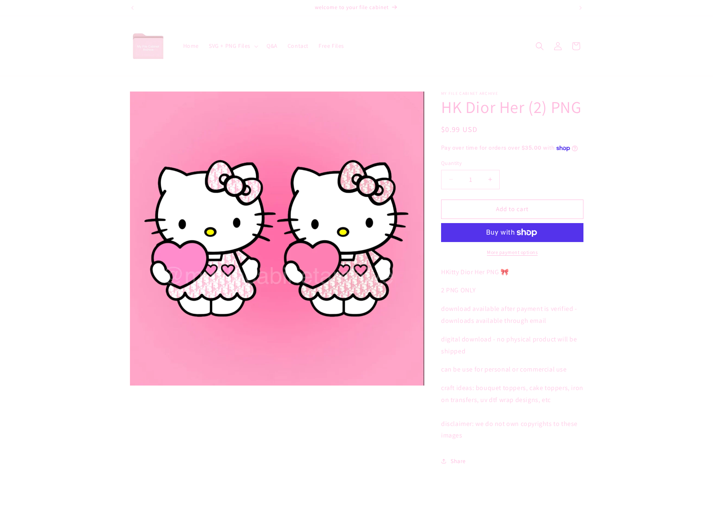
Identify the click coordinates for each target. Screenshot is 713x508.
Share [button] (458, 461)
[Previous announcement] (132, 8)
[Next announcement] (580, 8)
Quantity (451, 163)
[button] (233, 45)
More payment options (512, 252)
